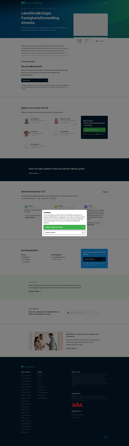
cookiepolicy (62, 217)
